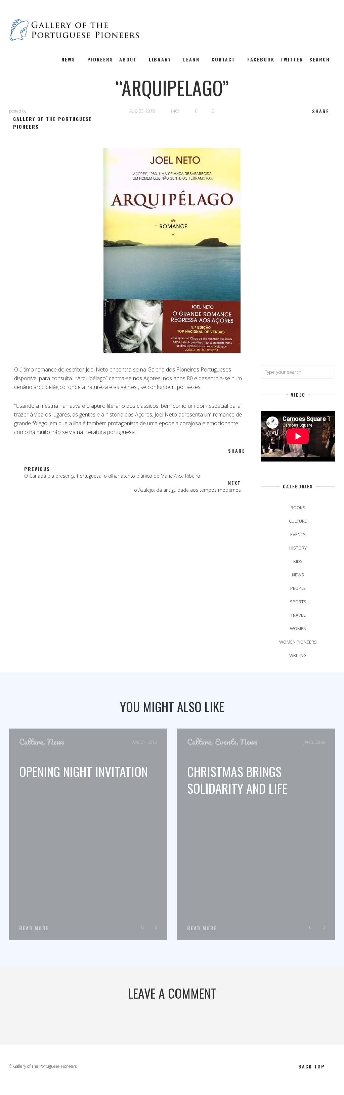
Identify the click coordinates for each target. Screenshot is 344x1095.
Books (298, 508)
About (128, 59)
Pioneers (100, 59)
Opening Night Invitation (83, 771)
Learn (191, 59)
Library (160, 59)
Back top (311, 1066)
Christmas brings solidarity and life (237, 779)
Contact (223, 59)
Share (320, 111)
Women (298, 628)
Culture (298, 521)
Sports (298, 602)
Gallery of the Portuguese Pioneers (52, 122)
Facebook (260, 59)
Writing (298, 655)
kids (298, 561)
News (68, 59)
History (298, 548)
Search (319, 59)
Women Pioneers (298, 642)
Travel (298, 615)
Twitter (292, 59)
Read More (34, 928)
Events (298, 534)
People (298, 588)
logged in (163, 1019)
